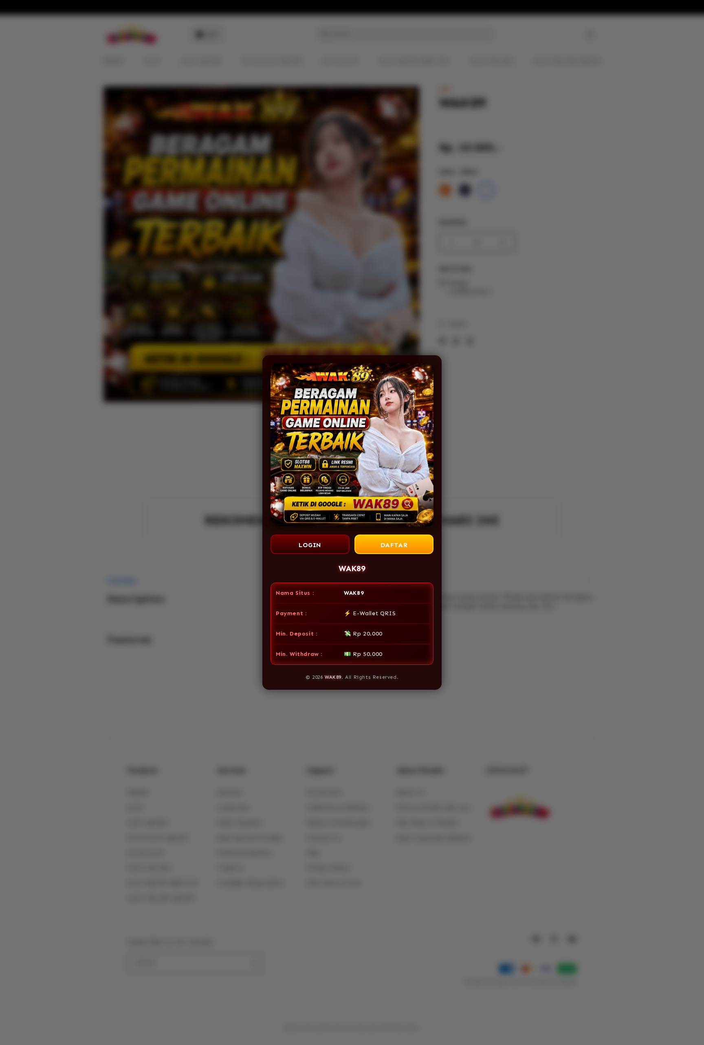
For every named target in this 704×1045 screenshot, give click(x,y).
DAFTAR (394, 545)
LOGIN (310, 545)
